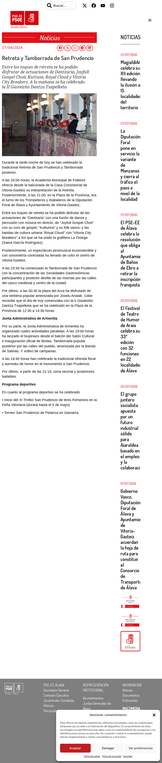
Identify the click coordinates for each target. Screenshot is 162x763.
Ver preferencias (141, 748)
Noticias (127, 690)
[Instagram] (112, 5)
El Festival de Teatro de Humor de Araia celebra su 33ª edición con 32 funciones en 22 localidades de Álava (131, 339)
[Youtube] (102, 5)
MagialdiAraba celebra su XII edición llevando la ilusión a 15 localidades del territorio (134, 84)
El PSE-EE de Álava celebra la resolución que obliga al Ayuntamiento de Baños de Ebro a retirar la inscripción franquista (134, 253)
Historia (48, 705)
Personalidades (53, 711)
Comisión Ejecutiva (56, 695)
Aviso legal (127, 756)
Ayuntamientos (93, 698)
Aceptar (75, 748)
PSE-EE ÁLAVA (53, 685)
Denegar (108, 748)
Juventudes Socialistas (58, 700)
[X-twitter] (84, 5)
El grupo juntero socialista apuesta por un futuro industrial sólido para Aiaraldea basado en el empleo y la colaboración (133, 431)
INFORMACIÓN (131, 685)
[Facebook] (93, 5)
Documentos (131, 695)
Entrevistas (130, 700)
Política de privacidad (111, 756)
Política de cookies (92, 756)
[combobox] (60, 5)
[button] (154, 715)
